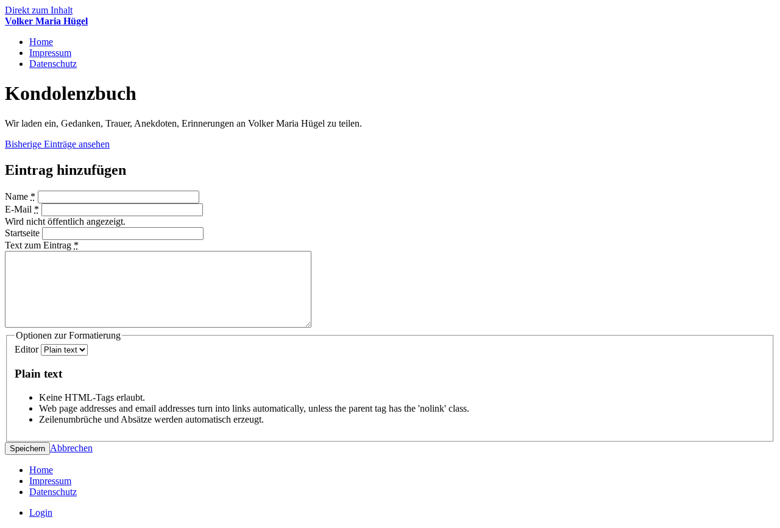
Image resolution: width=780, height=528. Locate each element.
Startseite (23, 233)
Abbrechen (71, 448)
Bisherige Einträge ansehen (57, 144)
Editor (28, 349)
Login (40, 512)
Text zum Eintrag (42, 245)
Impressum (50, 53)
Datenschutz (53, 63)
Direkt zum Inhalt (39, 10)
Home (41, 42)
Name (20, 196)
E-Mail (22, 209)
